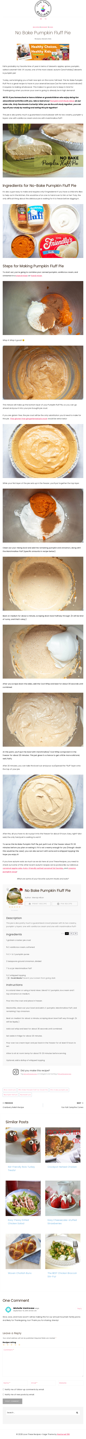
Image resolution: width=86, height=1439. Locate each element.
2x (71, 933)
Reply (79, 1308)
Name (7, 1383)
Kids (51, 27)
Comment (9, 1350)
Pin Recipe (66, 904)
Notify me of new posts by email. (19, 1394)
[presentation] (23, 1145)
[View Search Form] (45, 19)
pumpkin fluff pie (11, 1095)
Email (34, 1383)
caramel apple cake (12, 868)
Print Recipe (39, 904)
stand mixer (22, 275)
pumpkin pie (25, 1095)
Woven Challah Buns (20, 1273)
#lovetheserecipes (64, 1074)
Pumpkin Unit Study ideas (62, 101)
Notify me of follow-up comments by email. (24, 1389)
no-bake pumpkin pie (59, 1090)
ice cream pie (10, 1090)
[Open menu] (41, 19)
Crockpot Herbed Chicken (62, 1166)
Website (62, 1383)
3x (75, 933)
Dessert (44, 27)
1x (67, 933)
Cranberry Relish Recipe (13, 1105)
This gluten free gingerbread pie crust (28, 418)
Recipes (36, 27)
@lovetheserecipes (30, 1074)
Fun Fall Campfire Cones (72, 1105)
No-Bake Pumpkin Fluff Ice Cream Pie (33, 1090)
